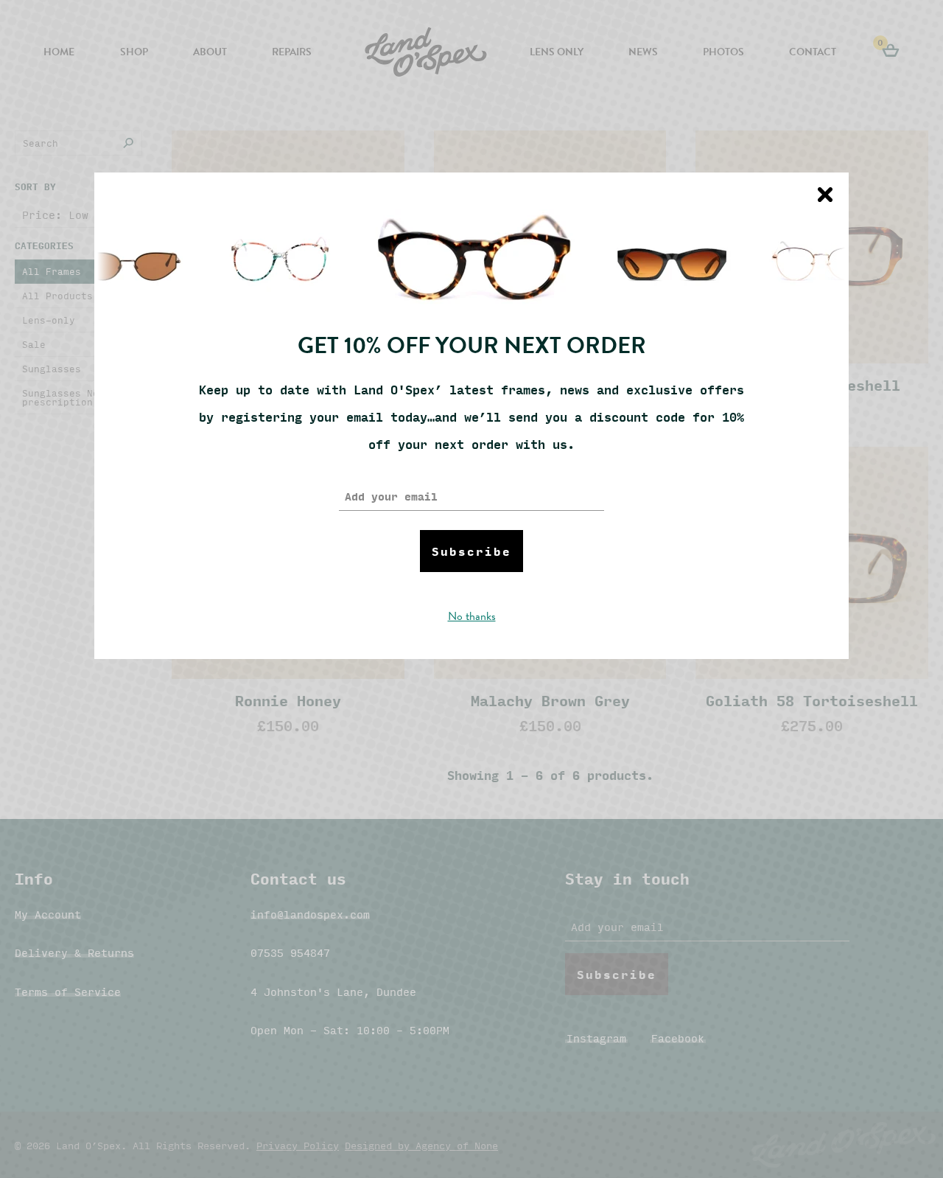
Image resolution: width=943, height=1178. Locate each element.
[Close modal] (825, 194)
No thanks (472, 616)
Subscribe (471, 551)
